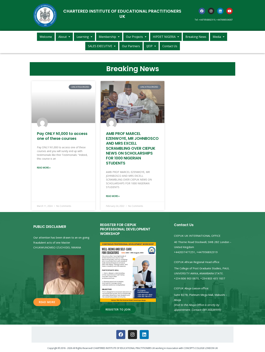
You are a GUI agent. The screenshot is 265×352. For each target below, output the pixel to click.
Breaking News (196, 37)
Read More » (43, 167)
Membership (107, 37)
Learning (83, 37)
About (62, 37)
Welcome (46, 37)
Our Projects (134, 37)
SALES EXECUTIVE (100, 46)
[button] (64, 37)
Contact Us (169, 46)
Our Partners (131, 46)
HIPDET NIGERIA (164, 37)
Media (217, 37)
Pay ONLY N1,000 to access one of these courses (62, 136)
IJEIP (149, 46)
